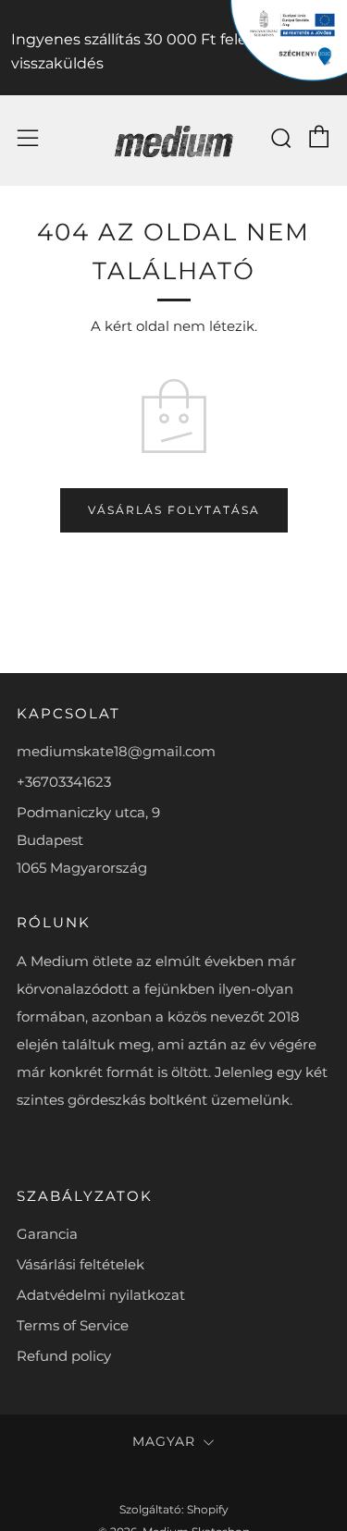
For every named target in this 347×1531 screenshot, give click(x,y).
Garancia (47, 1234)
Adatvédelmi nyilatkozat (101, 1295)
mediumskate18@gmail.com (116, 751)
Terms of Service (73, 1325)
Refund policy (64, 1356)
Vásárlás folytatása (174, 510)
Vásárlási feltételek (80, 1264)
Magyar (163, 1441)
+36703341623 (64, 781)
